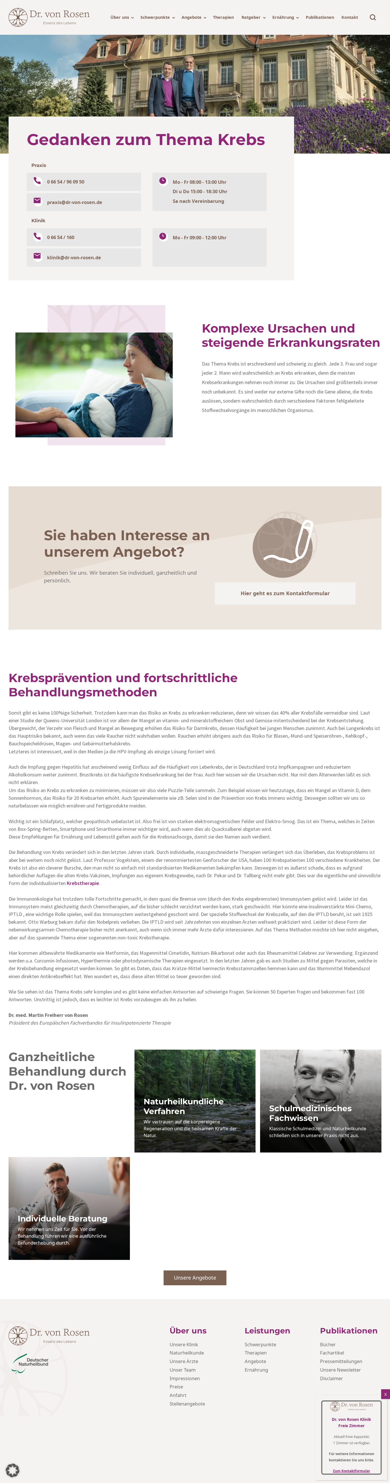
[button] (12, 1470)
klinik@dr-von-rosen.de (74, 257)
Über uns (119, 17)
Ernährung (283, 17)
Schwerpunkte (155, 17)
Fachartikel (332, 1352)
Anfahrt (178, 1395)
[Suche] (373, 17)
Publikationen (320, 17)
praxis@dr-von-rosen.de (74, 202)
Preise (176, 1386)
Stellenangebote (187, 1403)
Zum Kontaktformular (351, 1470)
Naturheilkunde (187, 1352)
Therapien (223, 17)
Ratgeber (251, 17)
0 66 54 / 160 (60, 237)
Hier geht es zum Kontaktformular (285, 593)
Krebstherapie (83, 883)
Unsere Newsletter (340, 1369)
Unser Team (183, 1369)
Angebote (192, 17)
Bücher (328, 1344)
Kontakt (349, 17)
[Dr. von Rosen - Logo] (49, 17)
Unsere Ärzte (184, 1361)
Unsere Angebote (195, 1277)
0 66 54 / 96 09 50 (65, 181)
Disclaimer (331, 1378)
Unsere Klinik (184, 1344)
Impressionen (185, 1378)
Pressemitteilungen (341, 1361)
